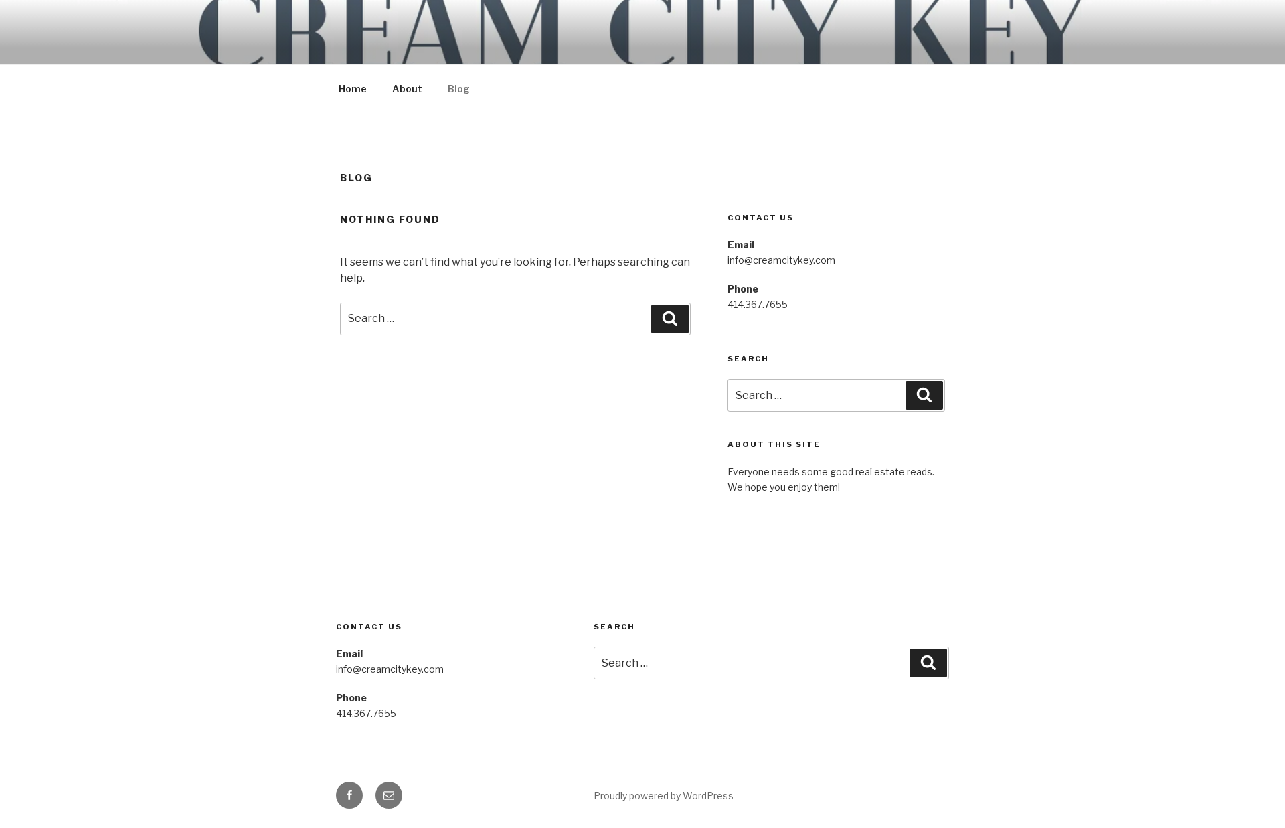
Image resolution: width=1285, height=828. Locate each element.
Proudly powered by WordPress (664, 795)
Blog (459, 88)
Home (353, 88)
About (407, 88)
